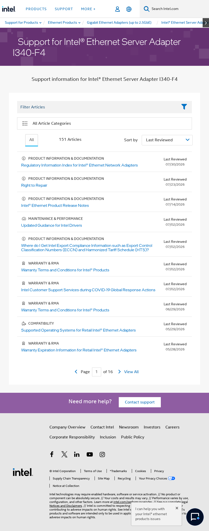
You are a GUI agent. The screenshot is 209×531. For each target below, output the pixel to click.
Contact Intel (102, 427)
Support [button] (64, 9)
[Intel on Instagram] (102, 455)
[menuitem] (62, 22)
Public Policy (132, 437)
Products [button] (36, 9)
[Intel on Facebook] (51, 455)
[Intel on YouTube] (89, 455)
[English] (129, 9)
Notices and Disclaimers (65, 506)
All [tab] (31, 139)
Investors (152, 427)
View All (131, 371)
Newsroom (129, 427)
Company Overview (67, 427)
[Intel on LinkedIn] (77, 455)
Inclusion (108, 437)
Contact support (140, 402)
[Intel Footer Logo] (23, 471)
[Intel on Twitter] (64, 455)
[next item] (206, 22)
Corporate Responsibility (72, 437)
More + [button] (88, 9)
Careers (172, 427)
